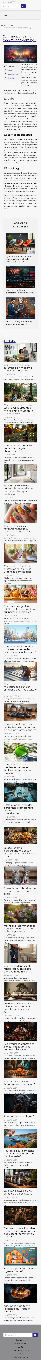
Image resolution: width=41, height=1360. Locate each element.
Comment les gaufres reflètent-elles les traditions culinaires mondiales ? (20, 609)
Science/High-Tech (20, 1350)
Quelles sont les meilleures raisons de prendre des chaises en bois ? (20, 259)
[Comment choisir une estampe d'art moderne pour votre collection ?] (20, 352)
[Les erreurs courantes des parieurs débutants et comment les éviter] (20, 1031)
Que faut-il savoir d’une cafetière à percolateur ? (18, 1192)
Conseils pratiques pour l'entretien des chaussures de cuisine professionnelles (20, 727)
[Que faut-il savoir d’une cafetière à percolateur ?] (20, 1178)
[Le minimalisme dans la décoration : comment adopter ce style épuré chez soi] (20, 991)
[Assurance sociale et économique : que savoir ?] (20, 1069)
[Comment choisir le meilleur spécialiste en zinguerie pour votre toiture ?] (20, 671)
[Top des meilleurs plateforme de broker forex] (20, 277)
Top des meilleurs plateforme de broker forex (20, 291)
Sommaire (10, 66)
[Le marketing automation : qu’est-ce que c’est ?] (20, 308)
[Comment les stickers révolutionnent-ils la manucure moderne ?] (20, 513)
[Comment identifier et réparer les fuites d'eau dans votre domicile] (20, 953)
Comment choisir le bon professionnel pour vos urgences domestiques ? (18, 569)
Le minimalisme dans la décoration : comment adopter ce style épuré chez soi (20, 1007)
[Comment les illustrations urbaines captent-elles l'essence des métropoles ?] (20, 634)
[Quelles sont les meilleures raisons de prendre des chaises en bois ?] (20, 243)
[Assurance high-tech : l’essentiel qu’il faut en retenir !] (20, 1293)
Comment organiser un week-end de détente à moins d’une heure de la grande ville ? (18, 409)
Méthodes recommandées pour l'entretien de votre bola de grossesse (19, 928)
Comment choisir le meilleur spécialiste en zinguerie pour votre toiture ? (20, 688)
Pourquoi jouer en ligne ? (19, 1116)
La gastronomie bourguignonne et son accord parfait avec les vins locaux (20, 852)
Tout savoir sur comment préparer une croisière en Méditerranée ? (19, 1153)
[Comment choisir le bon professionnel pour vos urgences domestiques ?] (20, 553)
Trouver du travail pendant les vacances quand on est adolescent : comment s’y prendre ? (20, 1232)
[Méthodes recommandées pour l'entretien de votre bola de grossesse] (20, 913)
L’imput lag (11, 78)
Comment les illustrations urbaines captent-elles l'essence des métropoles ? (20, 649)
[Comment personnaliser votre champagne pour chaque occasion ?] (20, 433)
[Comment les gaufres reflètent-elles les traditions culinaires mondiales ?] (20, 594)
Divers (11, 25)
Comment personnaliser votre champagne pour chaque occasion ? (18, 448)
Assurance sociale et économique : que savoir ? (19, 1083)
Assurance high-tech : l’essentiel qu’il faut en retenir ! (17, 1309)
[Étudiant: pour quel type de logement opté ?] (20, 1256)
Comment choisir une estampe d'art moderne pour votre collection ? (18, 368)
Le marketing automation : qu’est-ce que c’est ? (20, 322)
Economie (20, 1340)
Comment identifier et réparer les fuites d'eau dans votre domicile (17, 969)
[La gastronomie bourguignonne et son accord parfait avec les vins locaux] (20, 835)
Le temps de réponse (14, 74)
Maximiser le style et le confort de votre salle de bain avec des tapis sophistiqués (18, 489)
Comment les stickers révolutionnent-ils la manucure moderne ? (17, 529)
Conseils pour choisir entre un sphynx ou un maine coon (20, 891)
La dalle (10, 70)
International (20, 1344)
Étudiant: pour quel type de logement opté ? (20, 1270)
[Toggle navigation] (6, 15)
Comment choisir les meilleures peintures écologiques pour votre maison (18, 768)
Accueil (3, 25)
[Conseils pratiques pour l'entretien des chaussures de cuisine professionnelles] (20, 712)
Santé (20, 1347)
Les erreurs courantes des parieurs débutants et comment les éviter (19, 1046)
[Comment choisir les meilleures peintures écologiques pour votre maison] (20, 752)
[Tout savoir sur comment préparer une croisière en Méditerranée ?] (20, 1138)
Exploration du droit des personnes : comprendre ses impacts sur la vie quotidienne (18, 809)
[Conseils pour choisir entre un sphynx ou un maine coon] (20, 876)
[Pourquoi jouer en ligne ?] (20, 1103)
